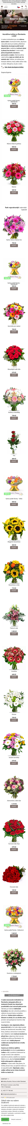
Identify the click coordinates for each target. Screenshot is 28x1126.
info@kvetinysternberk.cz (9, 1094)
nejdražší (24, 210)
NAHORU (6, 991)
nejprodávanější (14, 207)
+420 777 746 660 (7, 1090)
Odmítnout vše (6, 1123)
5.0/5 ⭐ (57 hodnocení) (8, 1097)
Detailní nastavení (16, 1119)
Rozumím (5, 1119)
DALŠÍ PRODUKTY (14, 995)
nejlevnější (23, 207)
